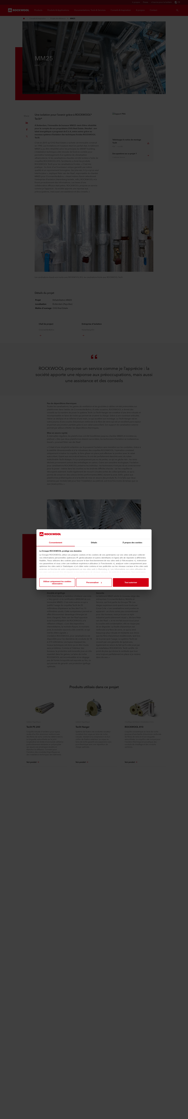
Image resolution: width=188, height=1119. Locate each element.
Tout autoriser (131, 582)
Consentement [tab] (55, 542)
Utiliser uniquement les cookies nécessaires (57, 582)
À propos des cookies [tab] (132, 542)
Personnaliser (92, 582)
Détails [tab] (94, 542)
